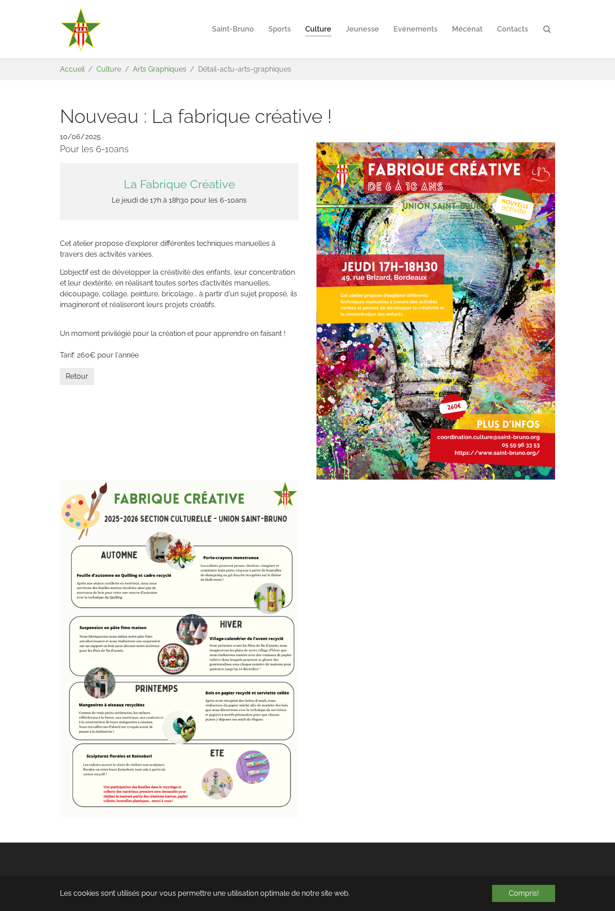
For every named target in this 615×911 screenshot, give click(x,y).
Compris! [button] (524, 893)
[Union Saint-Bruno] (81, 29)
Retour (77, 376)
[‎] (548, 29)
